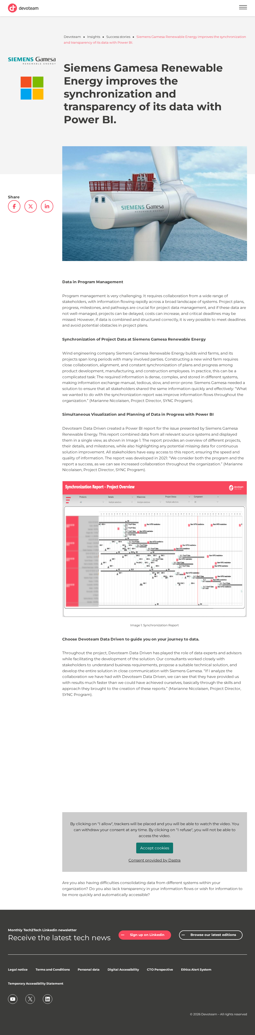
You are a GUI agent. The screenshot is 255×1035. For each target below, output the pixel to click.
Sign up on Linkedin (147, 935)
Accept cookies (154, 848)
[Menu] (243, 8)
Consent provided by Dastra (154, 860)
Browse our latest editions (213, 935)
